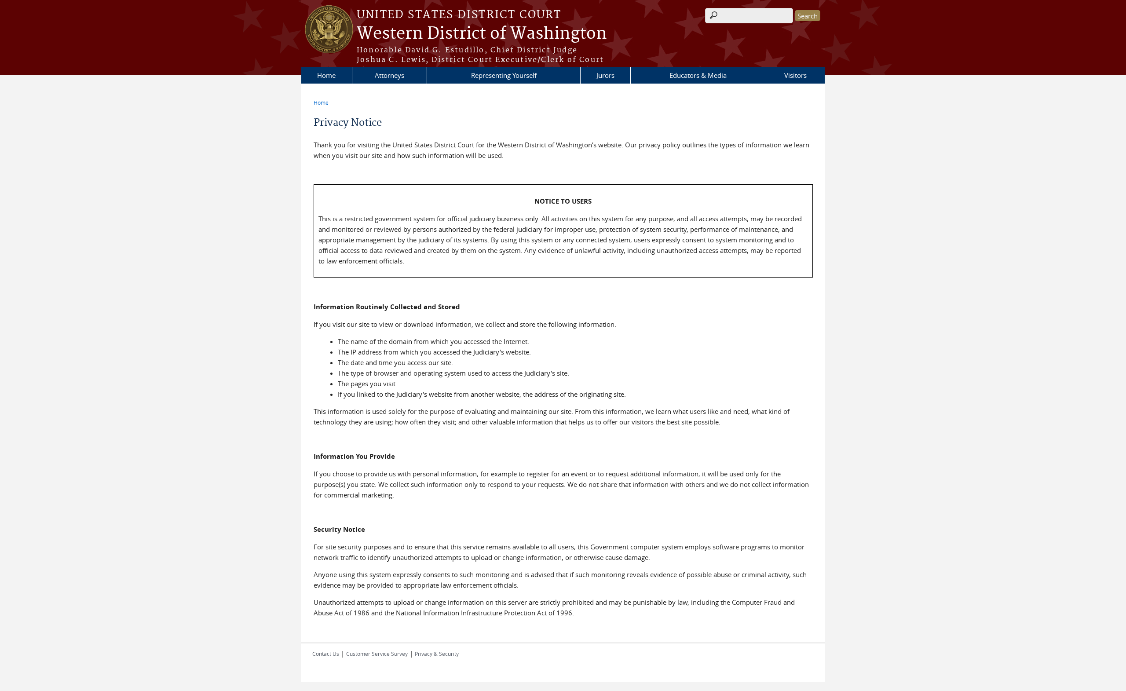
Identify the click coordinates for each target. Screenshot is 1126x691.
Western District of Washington (482, 34)
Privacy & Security (437, 653)
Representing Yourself (504, 75)
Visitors (795, 75)
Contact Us (325, 653)
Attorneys (389, 75)
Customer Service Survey (377, 653)
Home (326, 75)
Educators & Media (698, 75)
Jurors (605, 75)
